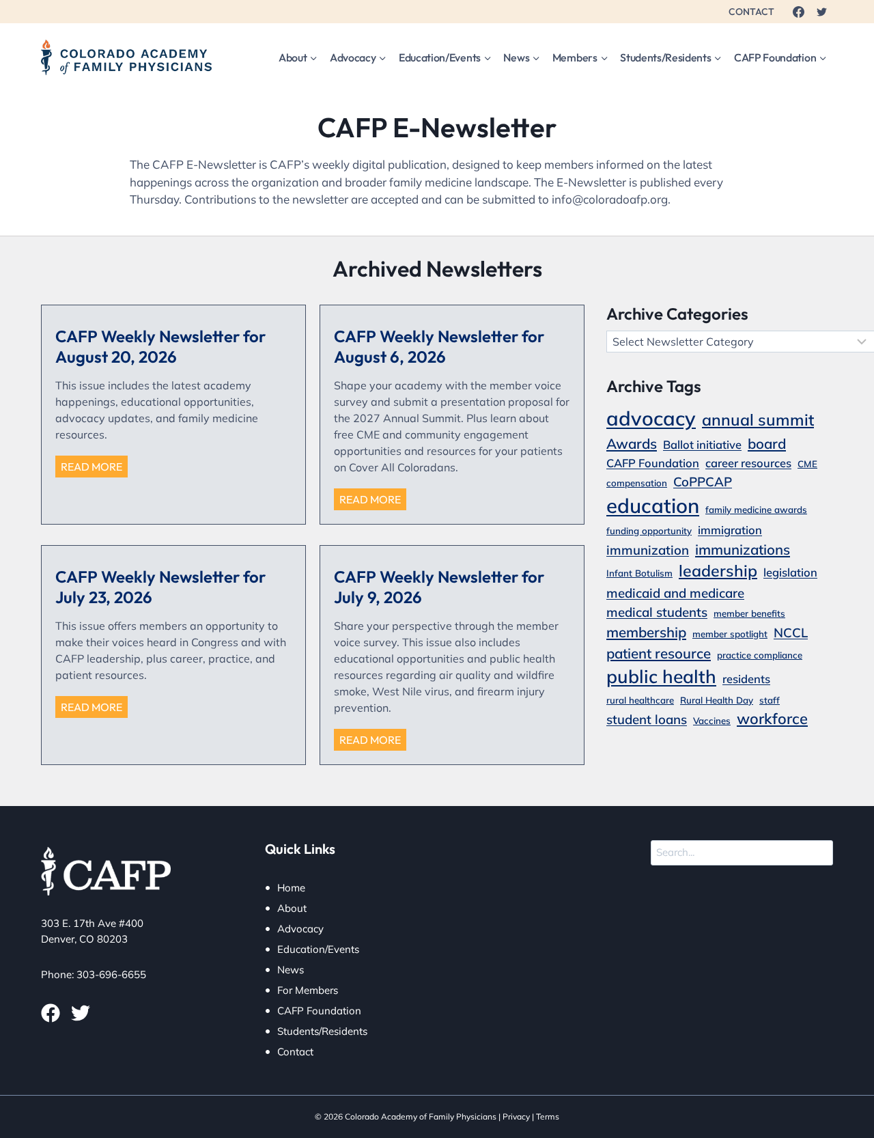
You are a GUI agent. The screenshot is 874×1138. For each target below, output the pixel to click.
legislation (790, 572)
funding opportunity (649, 530)
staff (769, 700)
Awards (631, 443)
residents (746, 678)
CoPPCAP (702, 481)
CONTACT (751, 11)
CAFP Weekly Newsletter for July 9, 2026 (439, 586)
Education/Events (318, 949)
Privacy (516, 1116)
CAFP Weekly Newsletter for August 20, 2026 (160, 346)
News (290, 969)
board (767, 443)
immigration (730, 530)
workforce (772, 718)
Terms (547, 1116)
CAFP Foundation (652, 463)
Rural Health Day (716, 700)
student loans (646, 719)
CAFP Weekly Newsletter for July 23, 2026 (160, 586)
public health (661, 676)
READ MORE (94, 468)
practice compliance (759, 655)
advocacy (651, 418)
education (652, 505)
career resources (748, 463)
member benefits (749, 613)
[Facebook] (798, 11)
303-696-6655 (111, 974)
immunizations (742, 549)
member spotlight (729, 633)
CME (807, 463)
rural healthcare (640, 700)
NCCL (791, 632)
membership (646, 632)
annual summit (758, 420)
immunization (647, 550)
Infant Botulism (639, 573)
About (292, 908)
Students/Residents (322, 1031)
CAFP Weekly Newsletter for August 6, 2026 (439, 346)
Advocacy (300, 928)
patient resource (658, 653)
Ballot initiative (702, 444)
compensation (636, 482)
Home (291, 887)
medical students (656, 612)
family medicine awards (756, 509)
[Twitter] (821, 11)
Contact (295, 1051)
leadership (718, 571)
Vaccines (712, 720)
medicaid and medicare (675, 593)
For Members (307, 990)
